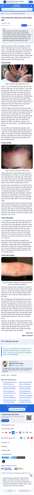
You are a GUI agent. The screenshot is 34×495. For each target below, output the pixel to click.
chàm (8, 375)
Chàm (3, 220)
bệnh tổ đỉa (13, 375)
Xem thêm (15, 354)
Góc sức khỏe (7, 13)
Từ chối (9, 490)
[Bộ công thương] (5, 457)
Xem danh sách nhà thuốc (17, 409)
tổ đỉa (7, 86)
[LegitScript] (9, 461)
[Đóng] (2, 2)
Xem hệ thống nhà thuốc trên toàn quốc (17, 406)
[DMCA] (17, 457)
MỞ (31, 2)
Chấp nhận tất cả (24, 490)
